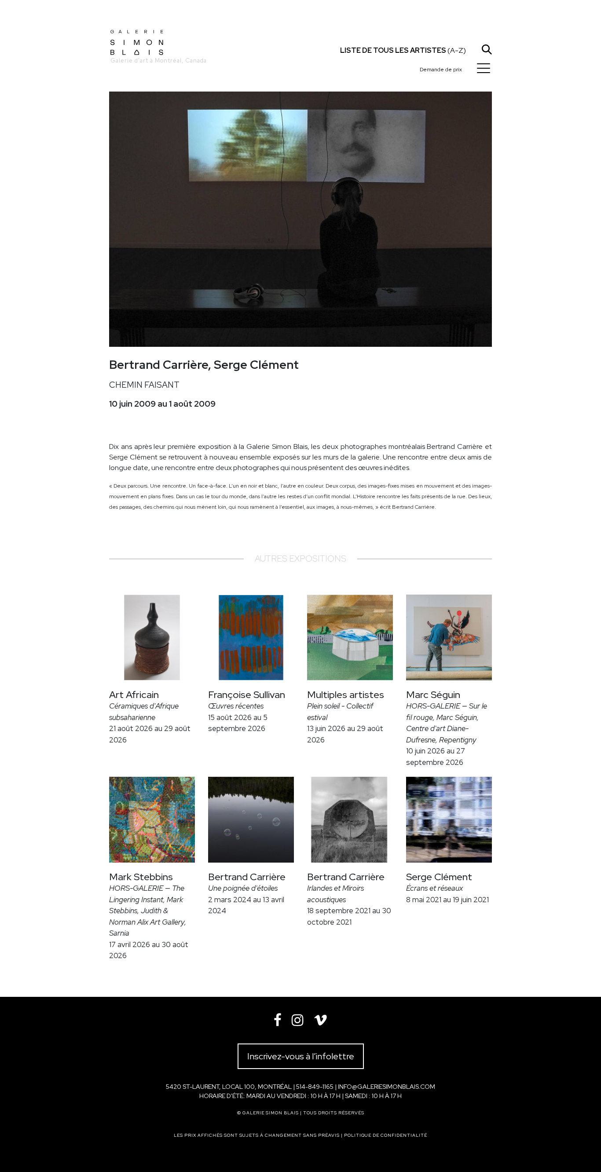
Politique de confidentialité (385, 1135)
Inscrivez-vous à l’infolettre (300, 1056)
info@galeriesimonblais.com (386, 1087)
